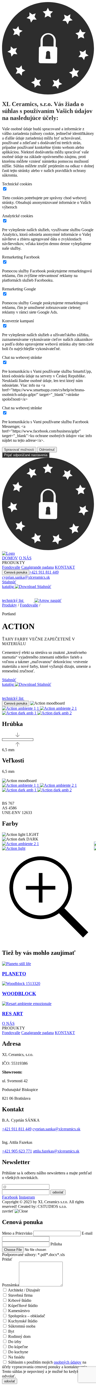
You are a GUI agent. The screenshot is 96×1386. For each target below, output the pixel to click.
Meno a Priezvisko (17, 1233)
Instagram (27, 1197)
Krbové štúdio (19, 1300)
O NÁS (8, 1023)
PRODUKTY (13, 1028)
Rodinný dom (19, 1336)
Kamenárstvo (19, 1311)
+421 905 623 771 (17, 1151)
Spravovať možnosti (19, 450)
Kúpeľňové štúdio (23, 1305)
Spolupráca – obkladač (26, 1316)
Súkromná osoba (21, 1326)
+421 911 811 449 (44, 572)
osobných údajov (67, 1362)
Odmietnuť (47, 450)
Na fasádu (16, 1357)
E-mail (87, 1233)
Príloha (56, 1244)
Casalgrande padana (37, 1032)
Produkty (9, 605)
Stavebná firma (20, 1295)
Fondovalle (29, 605)
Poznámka (10, 1285)
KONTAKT (65, 1032)
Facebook (10, 1197)
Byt (11, 1331)
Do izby (14, 1341)
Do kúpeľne (18, 1347)
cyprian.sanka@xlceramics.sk (26, 577)
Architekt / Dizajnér (24, 1290)
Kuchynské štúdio (22, 1321)
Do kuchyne (18, 1352)
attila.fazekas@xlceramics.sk (56, 1151)
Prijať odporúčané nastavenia (25, 455)
